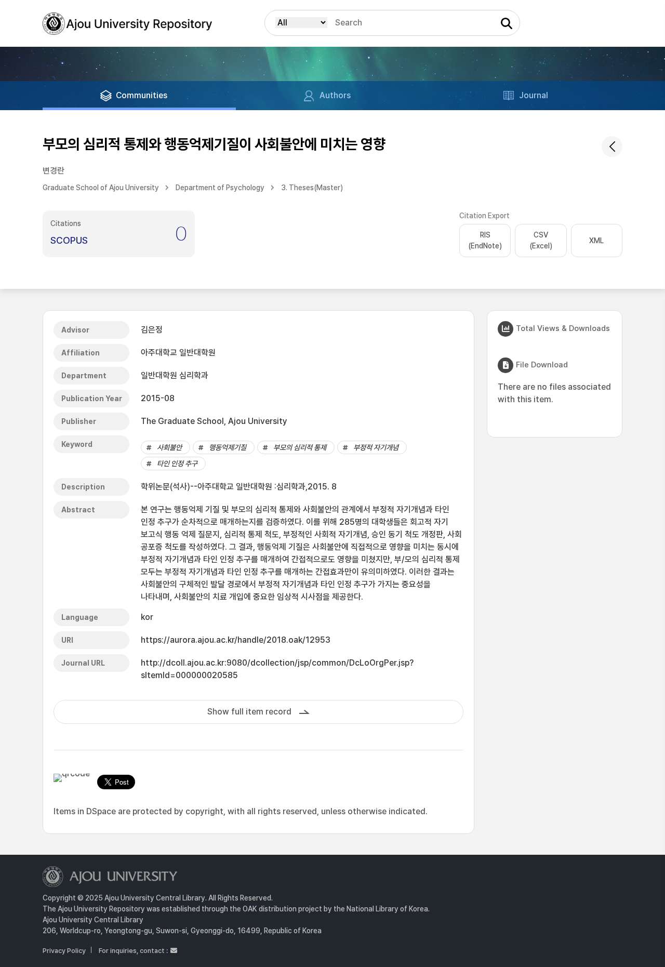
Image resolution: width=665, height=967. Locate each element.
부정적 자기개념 (375, 447)
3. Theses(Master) (312, 187)
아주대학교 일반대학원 (178, 352)
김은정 (152, 330)
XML (596, 240)
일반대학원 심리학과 (174, 375)
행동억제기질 (227, 447)
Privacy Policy (64, 951)
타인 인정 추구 (177, 463)
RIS (485, 240)
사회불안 (169, 447)
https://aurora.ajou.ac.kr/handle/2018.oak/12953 (235, 640)
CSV (540, 240)
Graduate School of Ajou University (101, 187)
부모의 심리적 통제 (299, 447)
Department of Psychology (220, 187)
